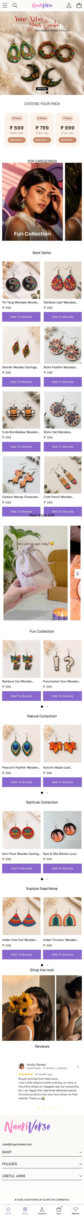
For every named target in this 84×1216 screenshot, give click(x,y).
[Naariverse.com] (41, 5)
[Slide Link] (42, 53)
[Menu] (5, 5)
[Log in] (69, 5)
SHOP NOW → (16, 140)
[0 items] (79, 5)
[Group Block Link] (32, 204)
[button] (37, 92)
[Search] (15, 5)
